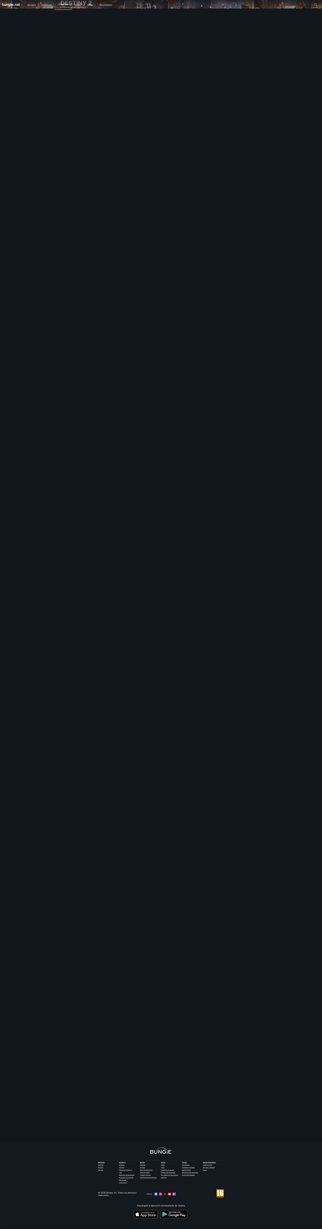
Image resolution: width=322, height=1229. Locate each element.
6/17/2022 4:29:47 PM (134, 91)
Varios (65, 66)
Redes (65, 34)
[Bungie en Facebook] (155, 1194)
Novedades (185, 1165)
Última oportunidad (188, 1175)
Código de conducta (70, 75)
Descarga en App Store (147, 1214)
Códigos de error (70, 31)
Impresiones (68, 19)
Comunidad (63, 4)
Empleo (142, 1167)
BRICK (114, 1125)
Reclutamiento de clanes (73, 61)
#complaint (152, 78)
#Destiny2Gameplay (141, 78)
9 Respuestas (119, 790)
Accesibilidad (68, 41)
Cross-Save (123, 1182)
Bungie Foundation (209, 1162)
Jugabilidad (67, 26)
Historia (66, 24)
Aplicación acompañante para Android (80, 49)
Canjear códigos (145, 1175)
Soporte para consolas (73, 54)
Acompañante (68, 59)
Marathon (47, 5)
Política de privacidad (168, 1172)
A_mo (114, 952)
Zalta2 (115, 248)
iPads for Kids (207, 1165)
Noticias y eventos (209, 1167)
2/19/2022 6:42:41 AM (134, 619)
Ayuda (78, 5)
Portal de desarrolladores (148, 1177)
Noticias (101, 1165)
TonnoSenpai (118, 424)
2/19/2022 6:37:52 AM (134, 968)
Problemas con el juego (73, 39)
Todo (64, 14)
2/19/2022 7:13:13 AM (134, 444)
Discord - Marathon (71, 71)
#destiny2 (123, 78)
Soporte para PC (70, 51)
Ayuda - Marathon (70, 69)
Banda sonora (186, 1170)
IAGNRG (115, 776)
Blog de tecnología (146, 1170)
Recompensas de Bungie (190, 1172)
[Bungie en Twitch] (174, 1194)
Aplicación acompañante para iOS (78, 46)
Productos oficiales (188, 1167)
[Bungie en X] (165, 1194)
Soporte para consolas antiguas (77, 56)
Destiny (11, 5)
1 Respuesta (118, 262)
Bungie (142, 1162)
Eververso (67, 36)
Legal (163, 1167)
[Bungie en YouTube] (169, 1194)
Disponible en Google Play (174, 1214)
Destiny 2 (31, 5)
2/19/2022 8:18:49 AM (134, 267)
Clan (120, 1172)
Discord (100, 1167)
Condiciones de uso (167, 1170)
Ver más (100, 1170)
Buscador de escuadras (126, 1175)
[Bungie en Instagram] (160, 1194)
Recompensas (106, 5)
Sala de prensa (145, 1172)
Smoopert (116, 601)
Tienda (90, 5)
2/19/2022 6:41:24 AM (134, 795)
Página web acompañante (74, 44)
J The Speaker (118, 55)
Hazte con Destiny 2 (125, 1170)
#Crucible (130, 78)
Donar (205, 1170)
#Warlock (115, 78)
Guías (163, 1165)
